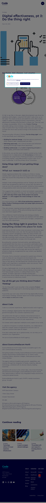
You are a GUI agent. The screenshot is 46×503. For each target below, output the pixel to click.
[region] (23, 80)
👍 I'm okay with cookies (25, 83)
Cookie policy (18, 80)
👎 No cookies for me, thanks (13, 83)
